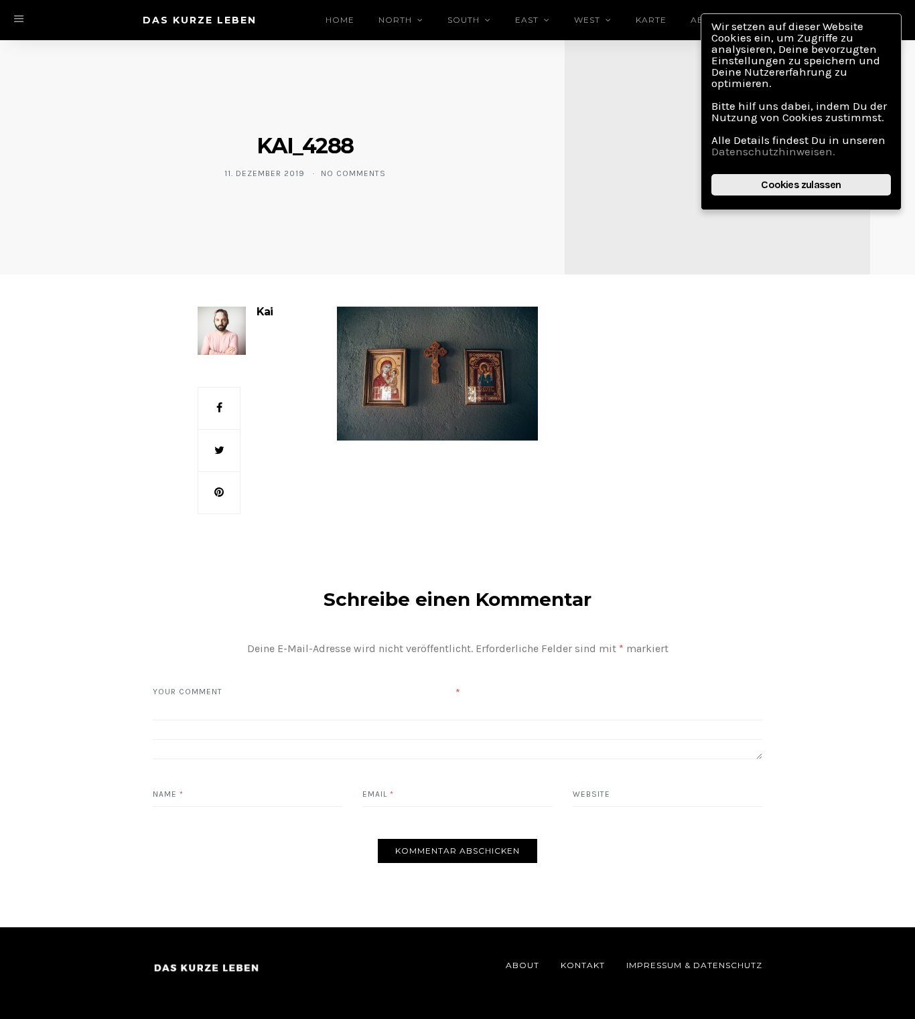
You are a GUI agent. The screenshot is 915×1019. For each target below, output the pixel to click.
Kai (265, 311)
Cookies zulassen (801, 184)
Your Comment (187, 691)
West (587, 20)
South (463, 20)
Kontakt (583, 965)
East (527, 20)
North (395, 20)
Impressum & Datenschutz (694, 965)
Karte (651, 20)
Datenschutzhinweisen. (773, 151)
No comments (353, 173)
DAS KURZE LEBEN (200, 20)
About (522, 965)
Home (340, 20)
